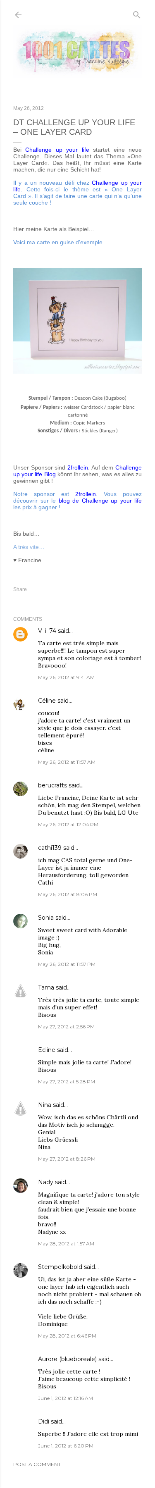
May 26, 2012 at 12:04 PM (68, 824)
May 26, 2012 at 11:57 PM (66, 964)
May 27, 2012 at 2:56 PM (66, 1026)
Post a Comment (37, 1464)
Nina (44, 1105)
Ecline (46, 1050)
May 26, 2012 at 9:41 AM (66, 677)
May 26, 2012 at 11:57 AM (66, 762)
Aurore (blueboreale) (67, 1359)
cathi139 (50, 847)
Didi (43, 1421)
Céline (47, 700)
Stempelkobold (60, 1267)
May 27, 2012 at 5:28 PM (66, 1081)
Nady (45, 1182)
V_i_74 (47, 630)
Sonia (46, 917)
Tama (46, 987)
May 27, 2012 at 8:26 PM (66, 1159)
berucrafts (52, 785)
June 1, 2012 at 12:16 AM (65, 1398)
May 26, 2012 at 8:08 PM (67, 894)
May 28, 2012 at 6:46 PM (67, 1336)
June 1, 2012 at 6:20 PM (65, 1446)
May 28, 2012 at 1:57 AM (66, 1243)
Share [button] (20, 589)
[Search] (137, 13)
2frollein (85, 494)
